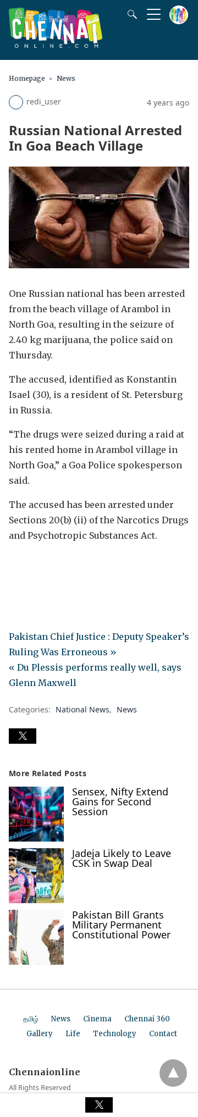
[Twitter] (35, 566)
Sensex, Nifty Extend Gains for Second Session (120, 801)
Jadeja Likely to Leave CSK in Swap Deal (121, 858)
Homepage (27, 78)
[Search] (130, 14)
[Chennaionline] (55, 44)
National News (82, 709)
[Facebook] (17, 566)
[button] (22, 736)
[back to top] (173, 1073)
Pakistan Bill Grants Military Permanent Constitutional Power (121, 924)
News (66, 78)
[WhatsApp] (53, 566)
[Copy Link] (70, 566)
